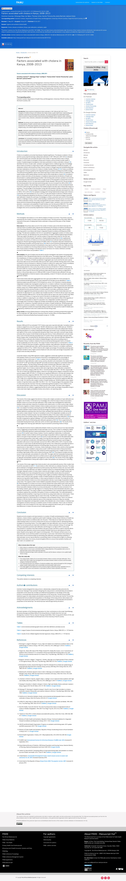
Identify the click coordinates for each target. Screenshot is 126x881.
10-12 (59, 169)
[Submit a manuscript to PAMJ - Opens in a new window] (96, 78)
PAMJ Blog (5, 851)
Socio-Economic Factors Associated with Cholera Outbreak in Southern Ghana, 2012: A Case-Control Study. (94, 304)
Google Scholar (88, 182)
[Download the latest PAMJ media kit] (88, 865)
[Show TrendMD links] (107, 326)
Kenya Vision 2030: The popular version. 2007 (53, 761)
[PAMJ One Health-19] (96, 410)
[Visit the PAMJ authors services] (96, 443)
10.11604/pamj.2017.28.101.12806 (40, 11)
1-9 (70, 162)
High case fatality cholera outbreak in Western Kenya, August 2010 (95, 279)
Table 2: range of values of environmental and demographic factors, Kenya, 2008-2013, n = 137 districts (97, 205)
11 (34, 466)
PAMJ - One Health (7, 842)
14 (69, 183)
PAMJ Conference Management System (12, 857)
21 (53, 452)
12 (36, 466)
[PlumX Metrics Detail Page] (88, 336)
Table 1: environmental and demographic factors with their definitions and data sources (97, 200)
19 (18, 408)
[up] (73, 151)
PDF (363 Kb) (8, 44)
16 (61, 238)
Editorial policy (47, 840)
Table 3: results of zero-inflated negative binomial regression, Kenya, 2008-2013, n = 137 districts (97, 210)
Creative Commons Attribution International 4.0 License (91, 30)
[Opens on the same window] (19, 824)
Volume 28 (23, 52)
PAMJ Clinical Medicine (8, 840)
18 (44, 243)
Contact (107, 2)
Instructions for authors (82, 2)
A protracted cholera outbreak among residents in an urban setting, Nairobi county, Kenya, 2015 (95, 274)
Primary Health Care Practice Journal (12, 845)
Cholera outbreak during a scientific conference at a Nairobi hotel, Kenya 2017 (95, 298)
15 (18, 195)
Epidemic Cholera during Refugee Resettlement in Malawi (96, 317)
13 (64, 174)
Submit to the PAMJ (97, 2)
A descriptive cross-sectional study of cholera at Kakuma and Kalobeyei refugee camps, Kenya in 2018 (96, 293)
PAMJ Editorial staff (7, 862)
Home (17, 52)
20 (60, 422)
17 (50, 241)
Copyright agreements (49, 837)
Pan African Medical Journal (9, 837)
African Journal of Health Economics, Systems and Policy (17, 848)
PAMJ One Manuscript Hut (91, 853)
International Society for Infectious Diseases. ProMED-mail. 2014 (46, 740)
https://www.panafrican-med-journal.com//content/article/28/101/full (32, 38)
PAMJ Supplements (7, 860)
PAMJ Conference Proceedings (10, 854)
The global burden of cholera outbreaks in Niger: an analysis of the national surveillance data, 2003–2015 (95, 311)
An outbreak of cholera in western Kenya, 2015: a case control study (95, 284)
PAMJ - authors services (49, 845)
